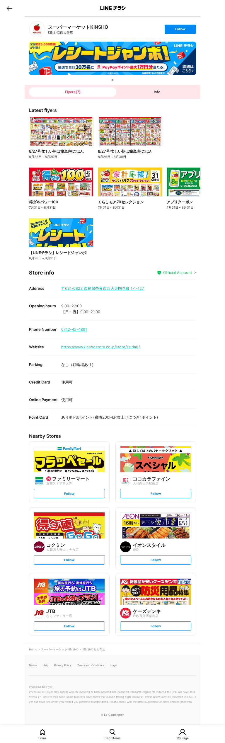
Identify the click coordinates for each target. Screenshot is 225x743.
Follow (180, 30)
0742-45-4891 (74, 329)
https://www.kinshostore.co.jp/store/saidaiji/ (100, 347)
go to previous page (9, 8)
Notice (33, 665)
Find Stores (112, 737)
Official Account (177, 272)
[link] (37, 29)
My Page (183, 737)
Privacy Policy (62, 665)
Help (45, 665)
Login (113, 665)
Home (42, 737)
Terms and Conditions (91, 665)
